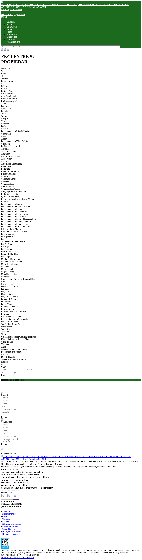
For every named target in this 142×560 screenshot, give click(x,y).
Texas (3, 114)
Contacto (11, 39)
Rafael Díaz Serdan (9, 306)
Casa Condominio (9, 96)
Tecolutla (5, 332)
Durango (5, 106)
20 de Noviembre (8, 151)
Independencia (7, 234)
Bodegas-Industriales (11, 531)
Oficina (4, 86)
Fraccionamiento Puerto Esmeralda (16, 221)
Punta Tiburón (7, 304)
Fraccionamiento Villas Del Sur (15, 141)
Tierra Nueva (7, 334)
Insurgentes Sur (8, 236)
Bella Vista (6, 166)
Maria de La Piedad (9, 264)
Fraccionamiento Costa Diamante (15, 206)
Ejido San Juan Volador (11, 196)
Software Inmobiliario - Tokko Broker (17, 557)
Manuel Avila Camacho (11, 261)
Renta (9, 32)
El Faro (4, 201)
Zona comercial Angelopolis (13, 359)
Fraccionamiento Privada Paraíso (15, 131)
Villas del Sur (7, 342)
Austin (4, 139)
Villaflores (5, 144)
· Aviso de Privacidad (10, 490)
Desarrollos (12, 37)
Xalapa (4, 347)
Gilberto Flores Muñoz (11, 229)
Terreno (4, 78)
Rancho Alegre (7, 309)
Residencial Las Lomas (11, 317)
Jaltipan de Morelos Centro (13, 241)
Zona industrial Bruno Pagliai (14, 349)
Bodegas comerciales (11, 534)
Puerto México (7, 301)
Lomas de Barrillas (9, 254)
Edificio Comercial (9, 91)
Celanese (5, 181)
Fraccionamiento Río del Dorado (15, 226)
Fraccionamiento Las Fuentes (14, 211)
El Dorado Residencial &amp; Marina (17, 199)
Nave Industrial (8, 93)
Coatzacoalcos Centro (10, 189)
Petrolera (5, 289)
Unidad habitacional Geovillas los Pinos (18, 337)
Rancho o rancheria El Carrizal (14, 311)
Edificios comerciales (11, 524)
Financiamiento (13, 42)
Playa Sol (5, 291)
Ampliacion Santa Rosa (11, 164)
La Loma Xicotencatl (10, 146)
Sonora (4, 116)
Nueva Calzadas (8, 284)
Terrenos (6, 511)
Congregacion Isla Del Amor (13, 191)
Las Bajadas (6, 246)
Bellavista (5, 169)
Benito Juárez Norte (10, 171)
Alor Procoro (7, 159)
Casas (4, 516)
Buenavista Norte (8, 174)
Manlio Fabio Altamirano (12, 259)
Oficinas (6, 519)
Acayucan (5, 154)
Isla (2, 239)
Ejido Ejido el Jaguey (10, 194)
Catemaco (5, 176)
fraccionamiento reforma (11, 352)
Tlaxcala (5, 121)
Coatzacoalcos (7, 184)
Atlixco (4, 354)
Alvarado (5, 161)
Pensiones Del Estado (10, 286)
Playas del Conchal (9, 296)
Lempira (4, 111)
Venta (9, 29)
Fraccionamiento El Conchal (13, 209)
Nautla (4, 281)
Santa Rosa (6, 329)
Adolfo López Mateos (10, 156)
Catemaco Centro (8, 179)
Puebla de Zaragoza (9, 357)
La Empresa (12, 27)
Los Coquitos (7, 256)
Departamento (7, 81)
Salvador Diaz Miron (10, 322)
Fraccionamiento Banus (11, 204)
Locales (4, 88)
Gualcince (5, 136)
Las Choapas (6, 249)
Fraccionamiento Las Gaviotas (14, 214)
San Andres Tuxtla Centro (12, 324)
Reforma (5, 314)
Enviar (4, 417)
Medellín (5, 266)
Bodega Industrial (9, 98)
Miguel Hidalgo (8, 269)
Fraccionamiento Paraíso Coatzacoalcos (18, 219)
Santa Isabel (6, 327)
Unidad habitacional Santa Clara (15, 339)
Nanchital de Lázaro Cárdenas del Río (18, 279)
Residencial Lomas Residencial (14, 319)
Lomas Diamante (8, 251)
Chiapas (4, 119)
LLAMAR (11, 22)
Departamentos (9, 514)
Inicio (9, 24)
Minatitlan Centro (9, 274)
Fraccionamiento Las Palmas (13, 216)
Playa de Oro (7, 294)
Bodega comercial (9, 101)
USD (3, 367)
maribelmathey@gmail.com (13, 14)
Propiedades (12, 34)
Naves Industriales (10, 526)
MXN (3, 364)
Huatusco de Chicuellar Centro (14, 231)
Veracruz (5, 124)
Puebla (4, 126)
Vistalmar (5, 344)
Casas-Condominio (10, 529)
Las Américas (7, 244)
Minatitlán (5, 276)
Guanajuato (6, 108)
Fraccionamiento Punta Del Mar (15, 224)
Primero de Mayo (8, 299)
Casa (3, 83)
